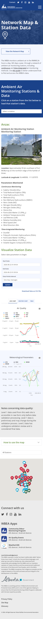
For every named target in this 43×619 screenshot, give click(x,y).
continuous (5, 68)
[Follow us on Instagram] (25, 2)
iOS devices (13, 533)
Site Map (4, 602)
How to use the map (13, 442)
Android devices (25, 533)
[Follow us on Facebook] (21, 2)
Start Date (6, 261)
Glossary (4, 606)
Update (7, 285)
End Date (6, 269)
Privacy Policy (6, 599)
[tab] (12, 301)
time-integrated (20, 68)
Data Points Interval (9, 276)
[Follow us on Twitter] (18, 2)
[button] (29, 491)
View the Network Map (15, 51)
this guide (16, 70)
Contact (12, 2)
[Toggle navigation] (39, 8)
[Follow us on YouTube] (29, 2)
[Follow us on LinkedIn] (33, 2)
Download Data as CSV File (31, 291)
